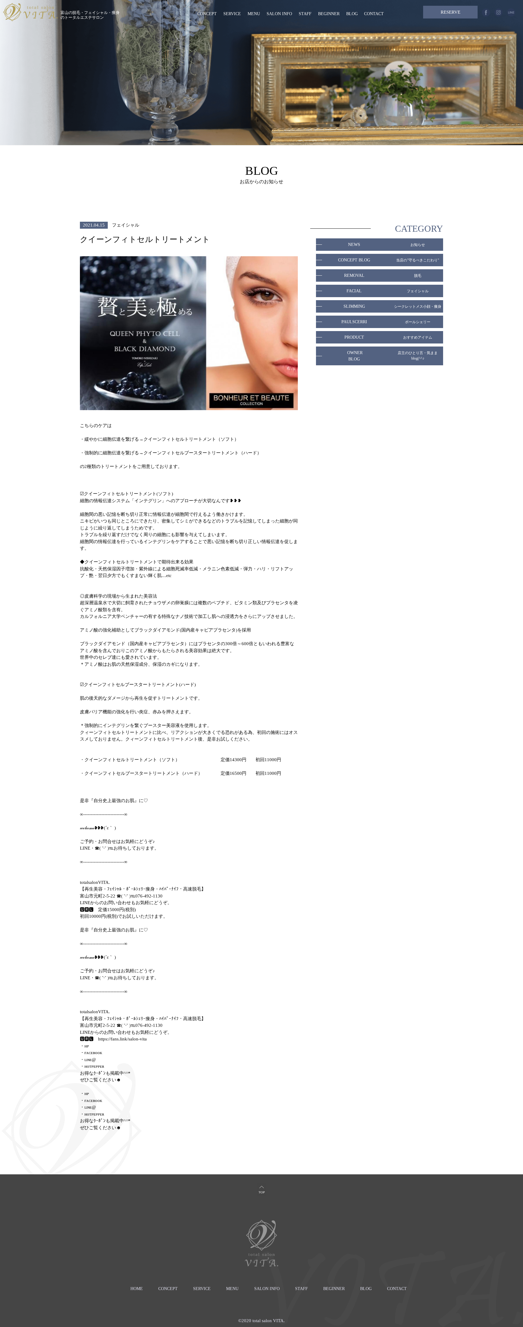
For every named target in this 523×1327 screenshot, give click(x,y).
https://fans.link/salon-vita (122, 1039)
